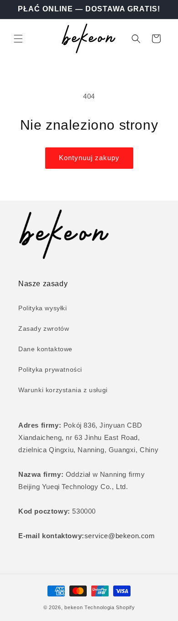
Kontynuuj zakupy (89, 158)
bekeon (73, 607)
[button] (18, 39)
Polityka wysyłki (42, 308)
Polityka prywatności (50, 369)
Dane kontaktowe (45, 349)
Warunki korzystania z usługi (63, 390)
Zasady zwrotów (43, 328)
